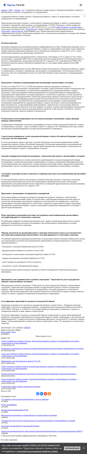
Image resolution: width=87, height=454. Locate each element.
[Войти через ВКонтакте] (41, 393)
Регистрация (6, 332)
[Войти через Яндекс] (45, 393)
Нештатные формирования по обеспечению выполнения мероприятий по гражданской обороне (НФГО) (41, 431)
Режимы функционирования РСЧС (15, 410)
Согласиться (72, 448)
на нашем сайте (75, 27)
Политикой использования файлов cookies (37, 451)
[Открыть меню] (80, 5)
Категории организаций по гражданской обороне (20, 426)
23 (23, 10)
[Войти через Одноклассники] (49, 393)
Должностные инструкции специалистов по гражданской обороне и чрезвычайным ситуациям (38, 421)
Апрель (17, 10)
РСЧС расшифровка (9, 405)
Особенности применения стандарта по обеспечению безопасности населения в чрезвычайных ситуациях (42, 348)
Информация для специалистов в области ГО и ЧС (21, 361)
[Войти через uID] (37, 393)
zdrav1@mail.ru (62, 27)
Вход (14, 332)
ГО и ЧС (15, 5)
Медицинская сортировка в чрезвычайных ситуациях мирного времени (29, 415)
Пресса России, (18, 31)
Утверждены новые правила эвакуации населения (20, 387)
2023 (10, 10)
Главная (4, 10)
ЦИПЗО (27, 328)
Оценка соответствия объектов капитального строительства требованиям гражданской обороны (38, 374)
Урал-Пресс (6, 31)
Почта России (31, 29)
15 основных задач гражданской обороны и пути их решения (24, 399)
